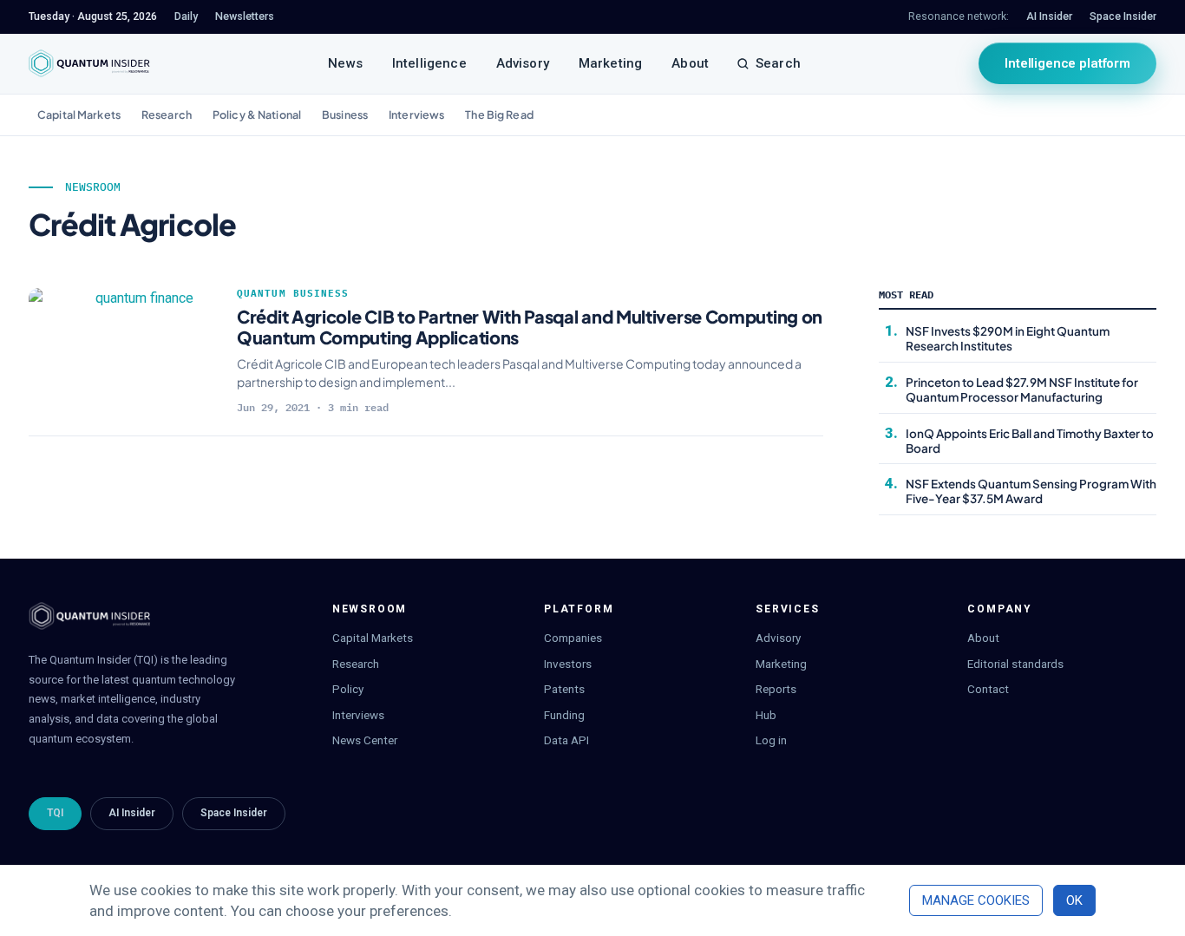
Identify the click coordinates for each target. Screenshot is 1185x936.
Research (166, 114)
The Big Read (499, 114)
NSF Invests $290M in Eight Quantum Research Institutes (1008, 338)
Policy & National (257, 114)
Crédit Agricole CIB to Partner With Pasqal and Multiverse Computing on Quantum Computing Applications (529, 326)
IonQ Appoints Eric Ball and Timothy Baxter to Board (1030, 440)
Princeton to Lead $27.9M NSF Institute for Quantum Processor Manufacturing (1022, 389)
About (690, 63)
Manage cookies (976, 900)
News (345, 63)
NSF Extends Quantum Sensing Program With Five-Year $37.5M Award (1031, 491)
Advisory (522, 63)
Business (345, 114)
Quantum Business (293, 293)
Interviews (416, 114)
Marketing (610, 63)
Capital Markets (79, 114)
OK (1074, 900)
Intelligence (429, 63)
